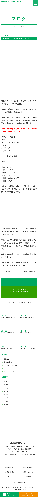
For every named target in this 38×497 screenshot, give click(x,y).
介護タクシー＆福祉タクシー (12, 365)
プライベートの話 (9, 371)
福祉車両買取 (10, 467)
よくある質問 (10, 472)
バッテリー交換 (6, 271)
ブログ (9, 476)
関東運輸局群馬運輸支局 (29, 271)
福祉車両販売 (28, 467)
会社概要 (28, 476)
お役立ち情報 (8, 362)
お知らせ (6, 359)
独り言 (6, 368)
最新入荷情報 (28, 472)
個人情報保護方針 (19, 483)
